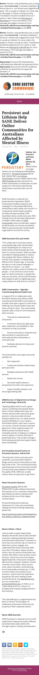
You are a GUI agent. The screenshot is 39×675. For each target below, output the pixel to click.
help (10, 651)
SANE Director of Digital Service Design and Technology (19, 655)
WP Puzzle (23, 670)
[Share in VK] (9, 645)
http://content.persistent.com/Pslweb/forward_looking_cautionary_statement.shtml (19, 515)
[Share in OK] (15, 645)
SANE (32, 652)
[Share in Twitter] (26, 645)
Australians (16, 649)
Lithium (21, 651)
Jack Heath (15, 651)
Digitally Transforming (27, 649)
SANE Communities (20, 654)
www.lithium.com (27, 579)
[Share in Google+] (20, 645)
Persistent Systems (20, 174)
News (16, 147)
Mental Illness (6, 652)
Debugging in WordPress (19, 47)
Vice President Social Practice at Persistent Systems (18, 657)
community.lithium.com (11, 584)
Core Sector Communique (17, 668)
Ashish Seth (9, 649)
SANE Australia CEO (8, 654)
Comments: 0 (24, 147)
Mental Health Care (30, 651)
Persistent (27, 652)
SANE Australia (8, 181)
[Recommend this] (3, 632)
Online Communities (17, 652)
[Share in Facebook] (4, 645)
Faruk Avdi (5, 651)
